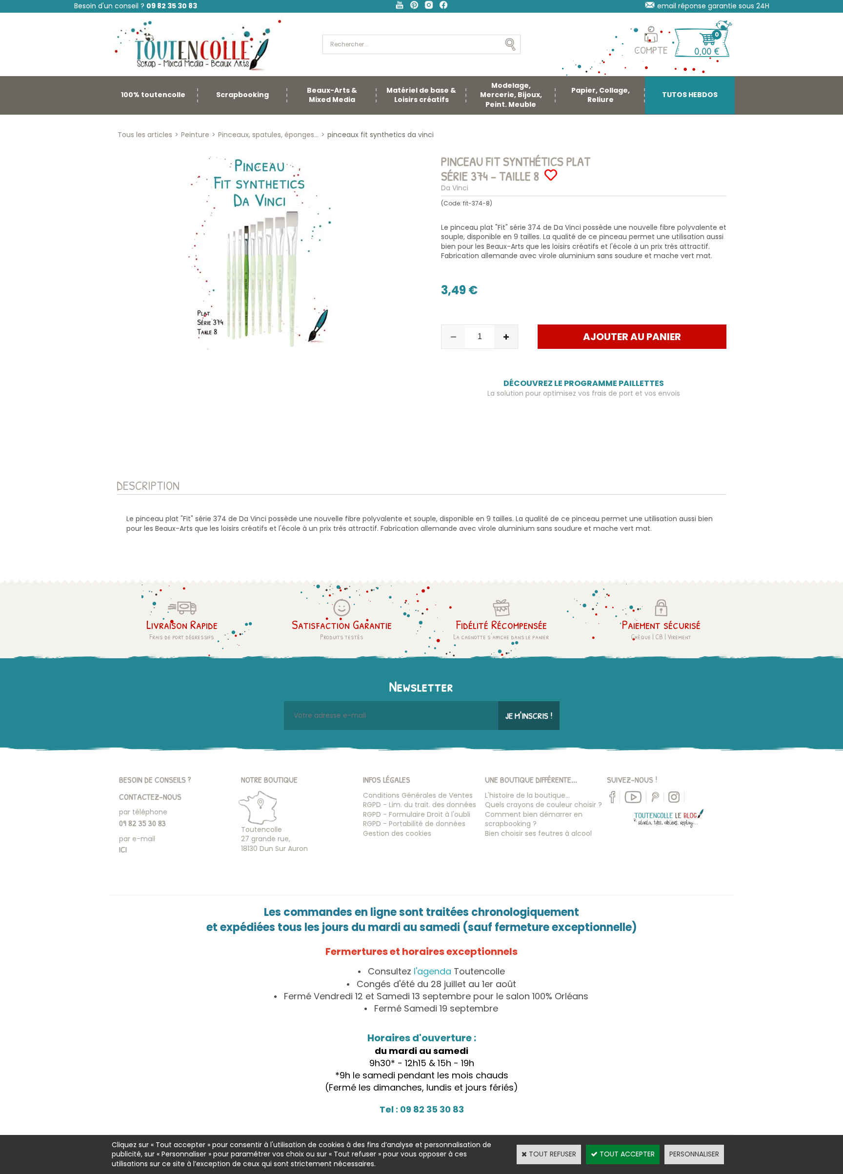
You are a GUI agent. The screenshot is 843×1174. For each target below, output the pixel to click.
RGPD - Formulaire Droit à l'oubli (416, 814)
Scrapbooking (242, 95)
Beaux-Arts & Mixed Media (332, 95)
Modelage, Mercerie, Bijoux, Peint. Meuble (511, 95)
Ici (123, 849)
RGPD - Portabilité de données (414, 824)
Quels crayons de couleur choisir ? (543, 805)
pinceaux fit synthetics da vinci (380, 135)
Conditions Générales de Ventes (418, 795)
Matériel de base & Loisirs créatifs (421, 95)
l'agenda (432, 971)
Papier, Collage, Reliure (600, 95)
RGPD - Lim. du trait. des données (419, 805)
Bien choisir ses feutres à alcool (538, 833)
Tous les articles (145, 135)
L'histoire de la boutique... (527, 795)
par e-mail (137, 839)
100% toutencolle (153, 95)
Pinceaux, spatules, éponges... (268, 135)
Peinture (195, 135)
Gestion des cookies (397, 833)
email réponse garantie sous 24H (713, 6)
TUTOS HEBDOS (690, 95)
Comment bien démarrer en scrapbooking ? (533, 819)
